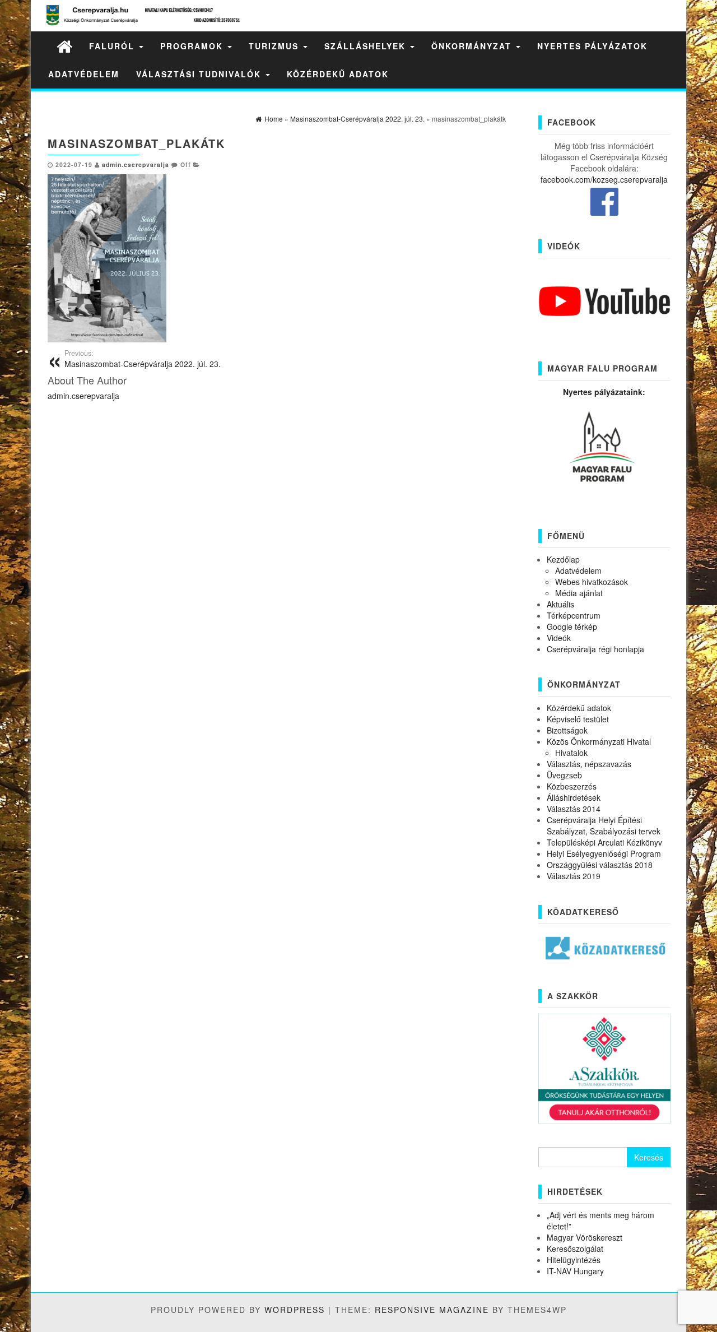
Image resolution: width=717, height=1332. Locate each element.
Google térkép (572, 626)
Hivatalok (571, 752)
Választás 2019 (573, 875)
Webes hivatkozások (591, 581)
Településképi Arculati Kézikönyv (604, 842)
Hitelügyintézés (573, 1259)
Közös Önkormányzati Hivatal (599, 741)
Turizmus (275, 46)
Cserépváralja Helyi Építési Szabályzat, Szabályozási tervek (603, 825)
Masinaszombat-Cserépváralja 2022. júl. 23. (142, 358)
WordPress (294, 1309)
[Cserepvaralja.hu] (64, 46)
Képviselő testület (578, 719)
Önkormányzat (473, 46)
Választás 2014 (573, 808)
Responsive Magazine (432, 1309)
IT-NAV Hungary (575, 1271)
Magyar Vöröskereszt (584, 1237)
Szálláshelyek (366, 46)
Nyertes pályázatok (592, 46)
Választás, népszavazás (589, 763)
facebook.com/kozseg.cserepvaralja (604, 179)
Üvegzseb (564, 775)
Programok (193, 46)
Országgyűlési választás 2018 (600, 864)
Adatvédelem (83, 74)
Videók (559, 637)
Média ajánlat (579, 592)
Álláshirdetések (573, 797)
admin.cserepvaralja (135, 164)
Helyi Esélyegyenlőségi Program (604, 853)
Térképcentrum (573, 615)
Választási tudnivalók (200, 74)
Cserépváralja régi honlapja (595, 649)
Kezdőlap (563, 559)
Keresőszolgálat (575, 1248)
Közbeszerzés (572, 786)
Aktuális (560, 604)
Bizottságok (567, 730)
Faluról (113, 46)
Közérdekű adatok (338, 74)
